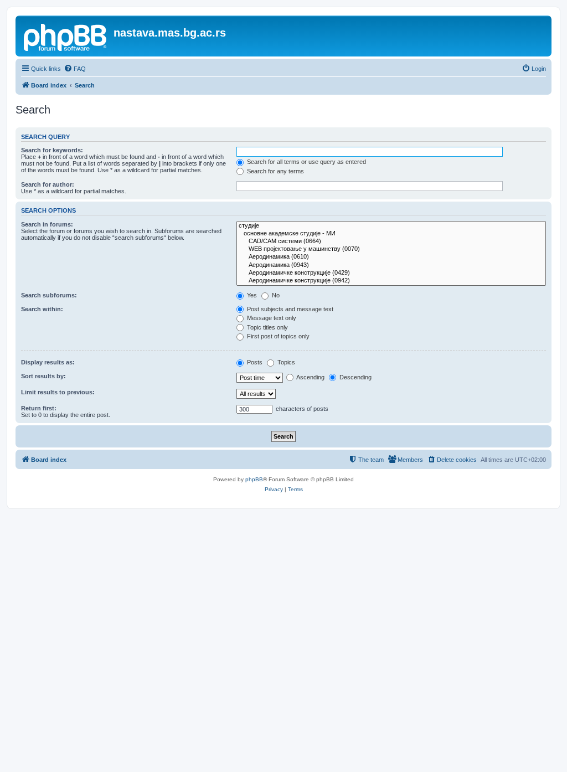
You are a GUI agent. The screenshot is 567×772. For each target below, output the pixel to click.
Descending (355, 377)
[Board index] (66, 36)
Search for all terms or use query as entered (305, 161)
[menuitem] (75, 68)
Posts (253, 362)
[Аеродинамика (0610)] (391, 257)
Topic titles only (266, 327)
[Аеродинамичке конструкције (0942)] (391, 281)
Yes (251, 295)
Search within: (42, 309)
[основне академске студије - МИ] (391, 234)
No (275, 295)
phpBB (254, 479)
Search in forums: (47, 224)
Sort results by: (43, 376)
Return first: (38, 408)
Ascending (309, 377)
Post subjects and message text (289, 309)
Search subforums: (49, 295)
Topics (285, 362)
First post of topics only (277, 336)
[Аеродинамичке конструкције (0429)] (391, 273)
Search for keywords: (52, 150)
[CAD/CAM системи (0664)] (391, 241)
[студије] (391, 226)
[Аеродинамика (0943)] (391, 265)
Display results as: (48, 362)
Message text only (270, 318)
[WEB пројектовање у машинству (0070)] (391, 249)
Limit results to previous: (58, 392)
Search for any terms (274, 171)
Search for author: (47, 184)
